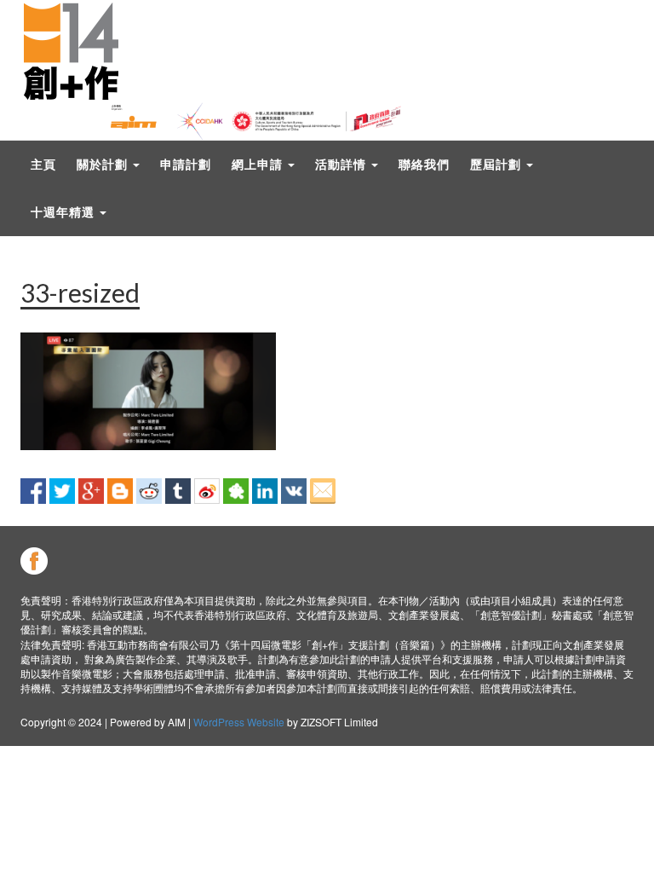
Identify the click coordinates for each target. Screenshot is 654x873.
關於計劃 (104, 164)
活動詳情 (342, 164)
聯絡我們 (424, 164)
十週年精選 (64, 212)
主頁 (43, 164)
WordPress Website (238, 721)
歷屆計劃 (497, 164)
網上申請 (259, 164)
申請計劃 (185, 164)
